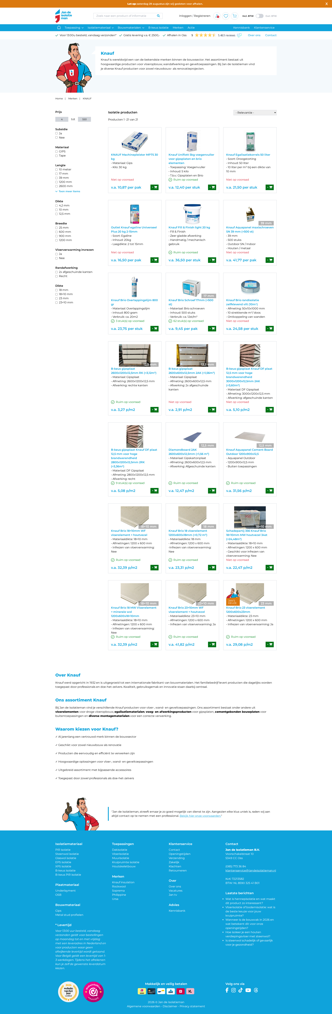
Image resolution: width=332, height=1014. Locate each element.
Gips (58, 910)
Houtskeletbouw (124, 866)
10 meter (65, 169)
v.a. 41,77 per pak (241, 260)
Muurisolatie (120, 858)
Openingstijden (180, 854)
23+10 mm (66, 302)
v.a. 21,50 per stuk (241, 187)
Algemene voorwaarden (143, 1006)
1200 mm (65, 182)
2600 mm (66, 186)
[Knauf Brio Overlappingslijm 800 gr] (135, 287)
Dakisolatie (119, 849)
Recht (63, 276)
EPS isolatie (63, 862)
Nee (62, 137)
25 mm (64, 227)
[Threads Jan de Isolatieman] (256, 990)
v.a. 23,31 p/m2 (181, 568)
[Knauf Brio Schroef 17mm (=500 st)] (192, 287)
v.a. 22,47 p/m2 (239, 568)
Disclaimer (170, 1006)
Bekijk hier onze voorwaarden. (200, 815)
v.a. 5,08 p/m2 (123, 491)
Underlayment (65, 890)
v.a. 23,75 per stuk (127, 329)
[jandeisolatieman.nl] (70, 16)
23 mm (64, 298)
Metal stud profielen (69, 915)
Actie (191, 27)
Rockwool (119, 886)
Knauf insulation (123, 882)
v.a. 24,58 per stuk (242, 329)
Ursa (115, 899)
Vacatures (175, 890)
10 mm (63, 209)
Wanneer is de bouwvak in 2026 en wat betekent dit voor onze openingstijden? (249, 924)
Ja (60, 133)
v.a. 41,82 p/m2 (182, 644)
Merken (178, 27)
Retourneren (178, 870)
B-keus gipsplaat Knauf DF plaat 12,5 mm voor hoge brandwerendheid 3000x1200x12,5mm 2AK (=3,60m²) (249, 377)
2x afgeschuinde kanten (76, 272)
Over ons (254, 35)
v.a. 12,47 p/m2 (181, 491)
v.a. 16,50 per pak (126, 260)
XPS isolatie (63, 866)
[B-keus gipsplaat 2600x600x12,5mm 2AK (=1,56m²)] (192, 355)
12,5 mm (64, 213)
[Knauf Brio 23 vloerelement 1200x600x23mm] (250, 594)
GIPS (62, 151)
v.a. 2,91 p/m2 (180, 410)
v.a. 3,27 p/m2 (123, 410)
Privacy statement (192, 1006)
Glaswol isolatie (65, 858)
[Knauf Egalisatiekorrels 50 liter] (250, 141)
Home (59, 98)
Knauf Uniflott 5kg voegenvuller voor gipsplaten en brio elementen (191, 159)
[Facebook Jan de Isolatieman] (227, 990)
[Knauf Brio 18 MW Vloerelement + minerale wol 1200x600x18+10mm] (135, 594)
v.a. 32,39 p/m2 (124, 568)
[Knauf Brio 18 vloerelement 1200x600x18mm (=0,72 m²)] (192, 517)
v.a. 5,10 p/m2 (238, 410)
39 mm (64, 177)
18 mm (63, 290)
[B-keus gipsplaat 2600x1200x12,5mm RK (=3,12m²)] (135, 355)
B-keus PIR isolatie (68, 874)
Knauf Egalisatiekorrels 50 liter (248, 154)
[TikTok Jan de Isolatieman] (240, 990)
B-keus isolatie (158, 27)
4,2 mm (64, 205)
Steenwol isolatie (67, 854)
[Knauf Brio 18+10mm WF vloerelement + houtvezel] (135, 517)
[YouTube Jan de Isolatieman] (248, 990)
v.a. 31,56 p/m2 (239, 491)
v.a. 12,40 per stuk (184, 187)
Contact (271, 35)
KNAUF (87, 98)
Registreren (202, 15)
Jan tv (173, 894)
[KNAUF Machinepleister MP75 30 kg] (135, 141)
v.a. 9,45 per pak (183, 329)
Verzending (177, 858)
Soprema (118, 890)
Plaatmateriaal (67, 885)
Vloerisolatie (120, 854)
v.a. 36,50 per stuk (185, 260)
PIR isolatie (63, 849)
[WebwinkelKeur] (93, 991)
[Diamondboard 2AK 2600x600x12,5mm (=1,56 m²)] (192, 436)
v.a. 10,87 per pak (126, 187)
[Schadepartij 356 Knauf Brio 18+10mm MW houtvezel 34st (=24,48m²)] (250, 517)
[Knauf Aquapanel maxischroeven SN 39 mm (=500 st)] (250, 214)
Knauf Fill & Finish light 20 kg (189, 227)
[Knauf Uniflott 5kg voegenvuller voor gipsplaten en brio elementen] (192, 141)
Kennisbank (241, 27)
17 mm (63, 173)
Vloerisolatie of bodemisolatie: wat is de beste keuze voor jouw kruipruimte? (250, 911)
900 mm (65, 236)
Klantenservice (264, 27)
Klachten (175, 866)
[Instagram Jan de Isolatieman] (233, 990)
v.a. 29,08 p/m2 (239, 644)
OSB (58, 894)
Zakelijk (174, 862)
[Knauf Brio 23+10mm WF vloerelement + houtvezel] (192, 594)
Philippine (119, 894)
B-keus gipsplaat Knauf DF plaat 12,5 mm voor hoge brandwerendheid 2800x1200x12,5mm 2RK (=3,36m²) (134, 458)
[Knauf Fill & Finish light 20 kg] (192, 214)
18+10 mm (66, 294)
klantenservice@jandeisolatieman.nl (250, 870)
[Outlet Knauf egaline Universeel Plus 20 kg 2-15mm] (135, 214)
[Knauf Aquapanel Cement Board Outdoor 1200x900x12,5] (250, 436)
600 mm (65, 231)
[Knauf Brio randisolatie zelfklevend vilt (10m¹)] (250, 287)
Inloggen (185, 15)
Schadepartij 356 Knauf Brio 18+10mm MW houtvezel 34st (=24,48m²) (246, 535)
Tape (62, 155)
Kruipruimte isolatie (125, 862)
